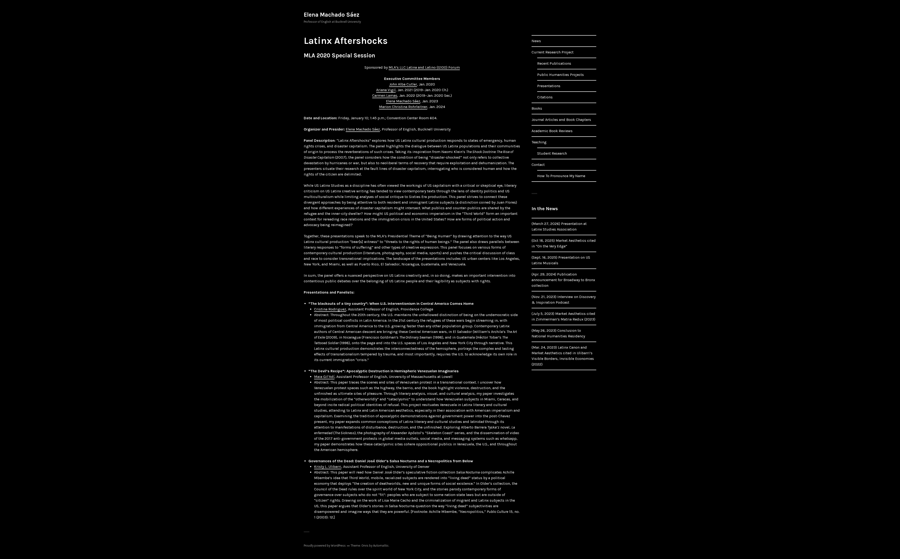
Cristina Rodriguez (330, 309)
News (536, 41)
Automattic (381, 545)
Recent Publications (554, 63)
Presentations (548, 86)
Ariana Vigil (386, 90)
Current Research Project (553, 52)
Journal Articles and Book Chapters (561, 119)
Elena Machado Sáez (331, 14)
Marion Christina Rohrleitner (403, 106)
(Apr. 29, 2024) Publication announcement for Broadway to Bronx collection (563, 280)
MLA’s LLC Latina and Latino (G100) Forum (424, 67)
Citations (545, 97)
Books (537, 108)
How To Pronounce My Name (561, 176)
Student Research (552, 153)
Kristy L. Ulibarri (327, 466)
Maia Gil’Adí (324, 376)
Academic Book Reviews (552, 131)
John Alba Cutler (403, 84)
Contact (538, 164)
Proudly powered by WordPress (325, 545)
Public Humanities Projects (560, 74)
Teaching (539, 142)
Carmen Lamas (384, 95)
